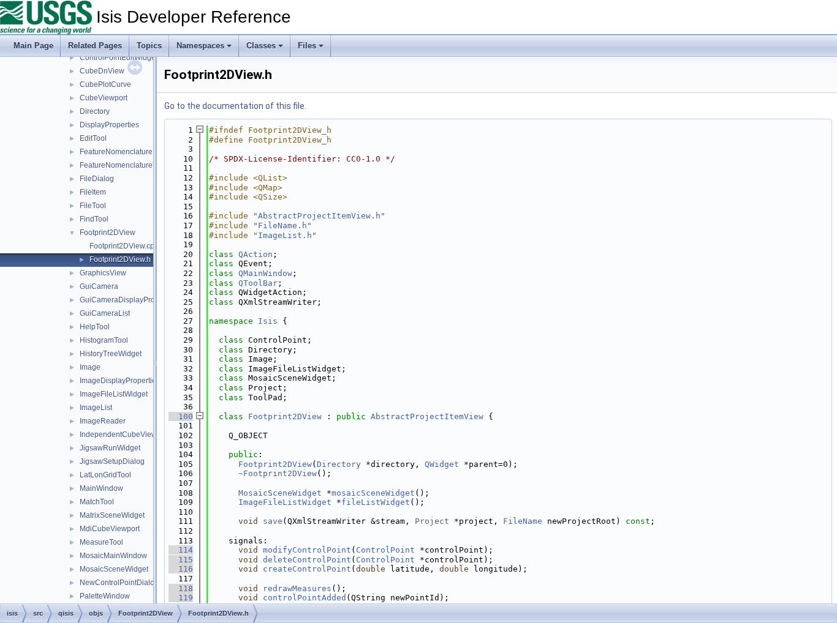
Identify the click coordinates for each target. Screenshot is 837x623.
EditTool (93, 138)
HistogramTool (104, 340)
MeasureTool (101, 542)
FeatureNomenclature (116, 151)
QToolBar (258, 283)
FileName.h (282, 225)
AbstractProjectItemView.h (319, 215)
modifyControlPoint (307, 549)
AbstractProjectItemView (427, 416)
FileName (522, 521)
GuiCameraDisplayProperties (129, 300)
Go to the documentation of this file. (235, 106)
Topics (149, 45)
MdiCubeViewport (110, 528)
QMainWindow (265, 273)
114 (181, 549)
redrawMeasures (297, 588)
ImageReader (103, 421)
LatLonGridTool (105, 475)
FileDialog (97, 178)
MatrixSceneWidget (112, 515)
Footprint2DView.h (120, 259)
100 (181, 416)
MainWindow (101, 488)
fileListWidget (375, 502)
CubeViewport (103, 98)
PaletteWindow (105, 596)
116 (181, 568)
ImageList (96, 407)
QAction (255, 254)
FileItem (93, 192)
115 (181, 559)
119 (181, 597)
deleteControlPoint (307, 559)
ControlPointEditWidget (118, 57)
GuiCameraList (105, 313)
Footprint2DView (107, 232)
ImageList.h (285, 235)
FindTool (94, 219)
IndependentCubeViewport (125, 434)
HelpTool (95, 327)
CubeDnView (102, 71)
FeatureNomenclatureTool (123, 165)
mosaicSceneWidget (373, 493)
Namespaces (200, 45)
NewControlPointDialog (119, 582)
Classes (261, 45)
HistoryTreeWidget (111, 353)
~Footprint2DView (277, 473)
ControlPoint (385, 549)
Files (307, 45)
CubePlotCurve (105, 84)
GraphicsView (103, 273)
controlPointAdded (304, 597)
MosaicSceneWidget (114, 569)
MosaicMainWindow (113, 555)
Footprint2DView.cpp (124, 246)
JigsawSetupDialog (112, 461)
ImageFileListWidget (114, 394)
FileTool (93, 205)
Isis (268, 321)
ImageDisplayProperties (120, 380)
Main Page (33, 45)
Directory (95, 111)
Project (432, 521)
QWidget (442, 464)
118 (181, 588)
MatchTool (97, 502)
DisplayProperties (109, 125)
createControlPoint (307, 568)
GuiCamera (99, 286)
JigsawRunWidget (110, 448)
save (272, 521)
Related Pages (95, 45)
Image (90, 367)
